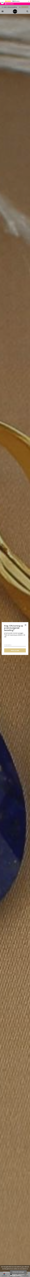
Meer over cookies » (15, 1275)
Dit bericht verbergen (18, 1272)
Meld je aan (15, 650)
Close (25, 625)
